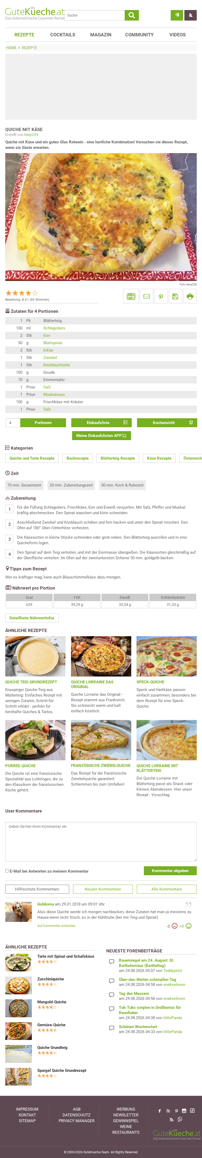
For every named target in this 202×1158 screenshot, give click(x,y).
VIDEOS (177, 34)
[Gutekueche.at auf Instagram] (184, 1111)
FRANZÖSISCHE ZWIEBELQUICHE (100, 765)
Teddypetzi (172, 970)
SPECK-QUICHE (150, 682)
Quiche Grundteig (52, 1047)
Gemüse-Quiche (51, 1025)
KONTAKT (27, 1115)
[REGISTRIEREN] (190, 15)
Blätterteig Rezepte (118, 458)
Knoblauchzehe (56, 365)
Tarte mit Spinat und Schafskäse (65, 956)
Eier (46, 335)
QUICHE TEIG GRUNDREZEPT (31, 682)
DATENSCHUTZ (76, 1115)
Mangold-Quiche (51, 1002)
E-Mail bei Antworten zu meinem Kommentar (48, 871)
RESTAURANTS (125, 1132)
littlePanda (172, 1017)
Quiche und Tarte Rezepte (31, 458)
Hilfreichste (37, 889)
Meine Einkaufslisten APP (99, 435)
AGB (76, 1109)
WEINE (126, 1126)
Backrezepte (78, 458)
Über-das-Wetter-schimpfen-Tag (147, 979)
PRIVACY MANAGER (76, 1120)
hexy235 (31, 135)
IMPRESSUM (27, 1109)
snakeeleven (174, 984)
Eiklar (48, 350)
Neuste (103, 889)
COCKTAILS (62, 34)
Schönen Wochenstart (138, 1026)
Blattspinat (52, 342)
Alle (167, 889)
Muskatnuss (54, 394)
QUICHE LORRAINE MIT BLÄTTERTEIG (157, 768)
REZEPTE (24, 34)
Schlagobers (54, 328)
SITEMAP (27, 1120)
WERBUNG (126, 1109)
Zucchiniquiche (50, 979)
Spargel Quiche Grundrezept (61, 1070)
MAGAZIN (101, 34)
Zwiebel (50, 357)
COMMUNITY (139, 34)
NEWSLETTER (125, 1115)
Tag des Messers (134, 993)
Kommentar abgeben (170, 870)
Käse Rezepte (159, 458)
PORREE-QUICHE (20, 765)
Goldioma (45, 904)
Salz (47, 387)
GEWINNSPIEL (126, 1120)
